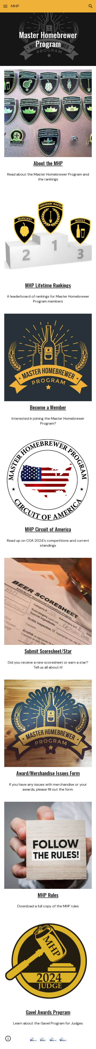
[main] (48, 39)
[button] (5, 6)
